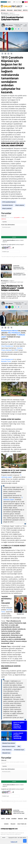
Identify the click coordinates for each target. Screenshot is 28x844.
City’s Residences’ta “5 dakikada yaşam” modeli (19, 274)
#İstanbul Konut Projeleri (8, 746)
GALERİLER (13, 818)
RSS (4, 837)
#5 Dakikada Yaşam (19, 749)
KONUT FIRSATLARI (19, 10)
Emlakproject (5, 13)
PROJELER (9, 10)
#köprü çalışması (20, 205)
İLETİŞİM (8, 818)
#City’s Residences (6, 749)
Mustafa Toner (6, 361)
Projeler (11, 280)
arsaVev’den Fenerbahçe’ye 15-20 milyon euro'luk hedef (18, 267)
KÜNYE (3, 818)
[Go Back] (25, 841)
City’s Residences (7, 346)
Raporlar (11, 13)
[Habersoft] (14, 842)
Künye (17, 2)
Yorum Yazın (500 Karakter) (8, 224)
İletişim (19, 2)
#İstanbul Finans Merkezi (8, 743)
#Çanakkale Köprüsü (7, 205)
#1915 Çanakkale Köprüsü (8, 202)
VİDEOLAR (20, 818)
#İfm (19, 746)
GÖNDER (14, 237)
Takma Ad (3, 215)
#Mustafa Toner (6, 753)
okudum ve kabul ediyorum (13, 241)
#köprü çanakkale (6, 208)
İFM (16, 350)
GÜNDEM (3, 10)
